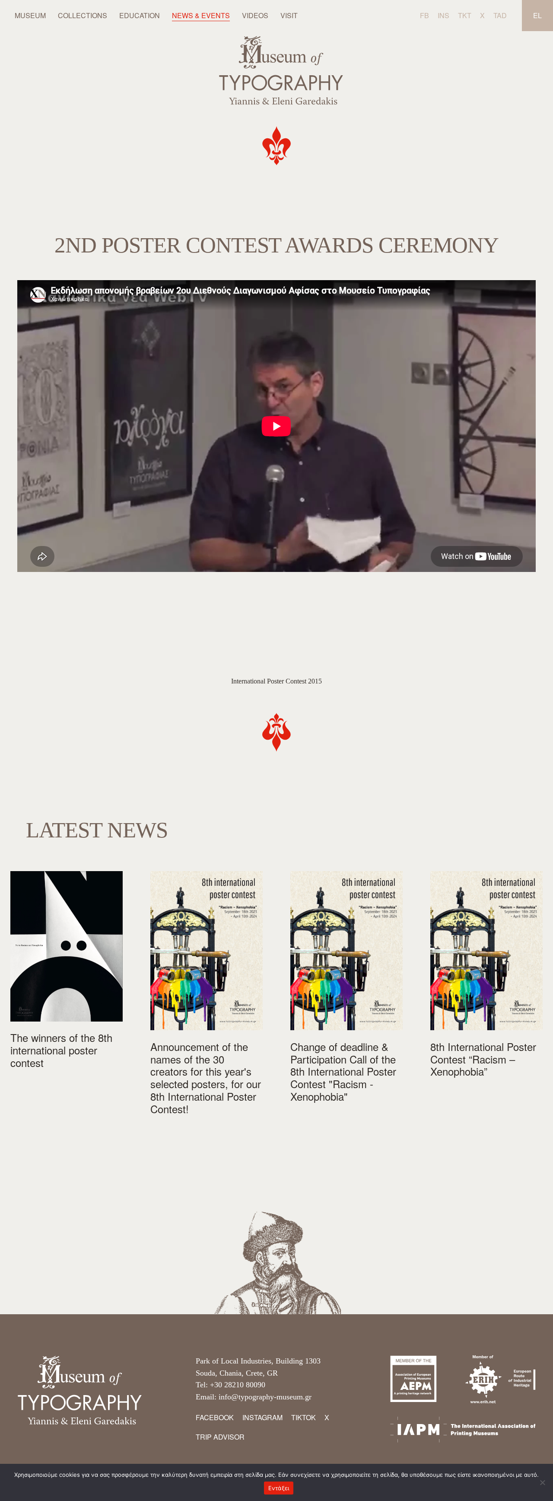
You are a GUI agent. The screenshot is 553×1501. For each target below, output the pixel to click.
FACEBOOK (215, 1417)
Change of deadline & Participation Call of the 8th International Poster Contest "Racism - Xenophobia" (343, 1072)
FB (424, 15)
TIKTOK (303, 1417)
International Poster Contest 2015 (276, 681)
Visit (289, 15)
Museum (30, 15)
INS (443, 15)
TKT (464, 15)
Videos (255, 15)
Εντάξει (278, 1488)
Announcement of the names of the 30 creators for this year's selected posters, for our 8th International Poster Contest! (205, 1078)
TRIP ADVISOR (220, 1437)
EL (537, 15)
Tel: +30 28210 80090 (230, 1384)
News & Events (201, 15)
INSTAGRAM (262, 1417)
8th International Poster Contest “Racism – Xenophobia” (483, 1059)
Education (139, 15)
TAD (500, 15)
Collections (82, 15)
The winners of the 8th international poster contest (61, 1050)
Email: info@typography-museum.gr (253, 1396)
